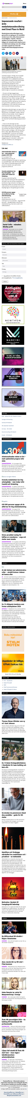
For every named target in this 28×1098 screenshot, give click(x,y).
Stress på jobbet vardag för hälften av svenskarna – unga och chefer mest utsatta (14, 537)
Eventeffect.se (8, 1094)
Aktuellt (4, 609)
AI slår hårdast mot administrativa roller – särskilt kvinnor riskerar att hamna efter (14, 572)
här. (26, 1089)
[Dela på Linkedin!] (10, 53)
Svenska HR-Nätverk (7, 422)
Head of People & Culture (10, 689)
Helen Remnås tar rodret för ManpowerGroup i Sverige (12, 993)
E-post (3, 246)
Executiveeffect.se (9, 1092)
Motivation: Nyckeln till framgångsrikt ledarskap (10, 903)
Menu (24, 3)
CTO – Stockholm (8, 680)
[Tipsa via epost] (14, 53)
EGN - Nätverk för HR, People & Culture (11, 416)
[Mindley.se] (14, 16)
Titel (3, 263)
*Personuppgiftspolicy (17, 278)
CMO (5, 685)
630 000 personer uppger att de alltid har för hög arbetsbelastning (8, 193)
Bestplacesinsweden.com (14, 1095)
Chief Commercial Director (10, 687)
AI (2, 577)
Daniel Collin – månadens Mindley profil (12, 225)
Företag (4, 269)
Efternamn (4, 258)
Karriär (4, 941)
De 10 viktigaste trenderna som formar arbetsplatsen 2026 (13, 605)
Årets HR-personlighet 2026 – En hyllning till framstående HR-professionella (13, 1022)
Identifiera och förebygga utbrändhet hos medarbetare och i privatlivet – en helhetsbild (14, 854)
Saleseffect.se (19, 1092)
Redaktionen (5, 143)
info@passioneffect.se (7, 144)
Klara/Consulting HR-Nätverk (9, 432)
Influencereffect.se (18, 1094)
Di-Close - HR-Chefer (7, 429)
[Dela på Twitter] (3, 53)
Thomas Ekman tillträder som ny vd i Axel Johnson (13, 722)
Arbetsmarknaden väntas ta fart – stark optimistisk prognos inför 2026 (9, 153)
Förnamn (4, 252)
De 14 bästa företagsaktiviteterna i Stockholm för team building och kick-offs (14, 765)
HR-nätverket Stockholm (8, 425)
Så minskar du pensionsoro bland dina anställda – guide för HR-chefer (14, 815)
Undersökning (13, 18)
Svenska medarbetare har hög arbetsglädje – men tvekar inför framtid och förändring (9, 173)
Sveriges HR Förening (7, 419)
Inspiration (5, 1026)
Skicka (5, 281)
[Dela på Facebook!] (7, 53)
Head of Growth (8, 683)
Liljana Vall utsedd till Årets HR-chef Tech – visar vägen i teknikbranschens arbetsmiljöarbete (13, 1053)
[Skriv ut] (17, 53)
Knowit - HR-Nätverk (7, 435)
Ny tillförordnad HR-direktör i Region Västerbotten (12, 937)
